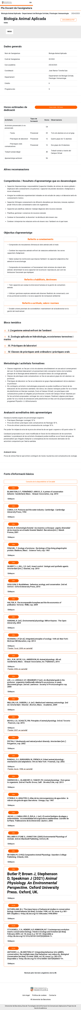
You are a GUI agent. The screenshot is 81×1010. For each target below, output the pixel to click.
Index (9, 31)
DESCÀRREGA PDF (68, 20)
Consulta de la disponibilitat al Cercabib (40, 482)
